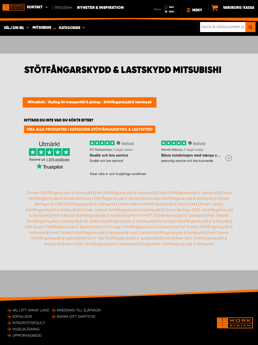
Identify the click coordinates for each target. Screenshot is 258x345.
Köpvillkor (22, 316)
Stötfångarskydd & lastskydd (127, 102)
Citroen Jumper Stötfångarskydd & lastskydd (120, 210)
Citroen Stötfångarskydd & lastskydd (59, 192)
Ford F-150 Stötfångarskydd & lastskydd (121, 238)
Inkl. (171, 7)
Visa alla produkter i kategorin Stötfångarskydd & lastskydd (89, 129)
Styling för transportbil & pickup (74, 102)
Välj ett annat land (30, 310)
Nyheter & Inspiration (100, 8)
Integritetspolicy (28, 323)
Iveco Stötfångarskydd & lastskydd (114, 198)
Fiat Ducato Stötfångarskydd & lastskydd (193, 221)
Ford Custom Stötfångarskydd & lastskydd (166, 232)
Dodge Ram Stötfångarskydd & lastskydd (176, 244)
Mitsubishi (37, 102)
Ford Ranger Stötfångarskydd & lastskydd (137, 227)
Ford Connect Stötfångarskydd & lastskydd (87, 232)
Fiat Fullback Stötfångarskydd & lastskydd (90, 215)
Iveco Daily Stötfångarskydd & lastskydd (100, 244)
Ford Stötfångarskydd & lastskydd (187, 192)
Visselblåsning (26, 329)
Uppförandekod (27, 335)
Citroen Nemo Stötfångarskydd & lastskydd (156, 204)
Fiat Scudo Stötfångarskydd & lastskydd (61, 227)
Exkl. (172, 11)
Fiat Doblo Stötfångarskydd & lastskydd (117, 221)
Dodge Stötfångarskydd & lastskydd (181, 198)
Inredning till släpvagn (79, 310)
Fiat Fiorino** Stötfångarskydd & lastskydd (168, 215)
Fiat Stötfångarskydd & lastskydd (125, 192)
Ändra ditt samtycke (76, 316)
